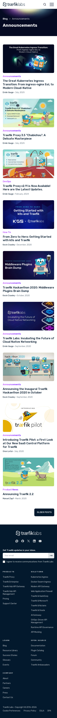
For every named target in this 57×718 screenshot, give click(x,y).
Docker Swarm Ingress (41, 582)
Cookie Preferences (11, 711)
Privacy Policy (30, 711)
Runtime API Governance (42, 627)
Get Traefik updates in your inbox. (19, 550)
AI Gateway (36, 615)
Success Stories (10, 655)
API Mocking (36, 632)
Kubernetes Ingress (39, 577)
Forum (34, 655)
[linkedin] (34, 541)
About (5, 678)
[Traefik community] (17, 541)
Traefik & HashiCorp (39, 596)
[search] (44, 4)
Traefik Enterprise (11, 582)
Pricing (6, 599)
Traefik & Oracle (38, 610)
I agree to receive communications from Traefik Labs (29, 562)
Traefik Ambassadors (40, 665)
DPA (49, 711)
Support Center (10, 603)
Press (5, 693)
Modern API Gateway (40, 586)
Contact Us (8, 697)
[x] (28, 541)
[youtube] (40, 541)
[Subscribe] (51, 555)
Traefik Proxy (9, 577)
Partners (7, 683)
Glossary (7, 660)
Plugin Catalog (37, 650)
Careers (6, 688)
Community (36, 660)
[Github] (23, 541)
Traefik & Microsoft (39, 601)
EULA (42, 711)
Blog (5, 18)
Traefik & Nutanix (38, 605)
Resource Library (10, 650)
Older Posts (44, 512)
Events (6, 665)
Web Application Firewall (41, 591)
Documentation (38, 646)
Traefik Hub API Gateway (14, 586)
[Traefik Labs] (14, 4)
